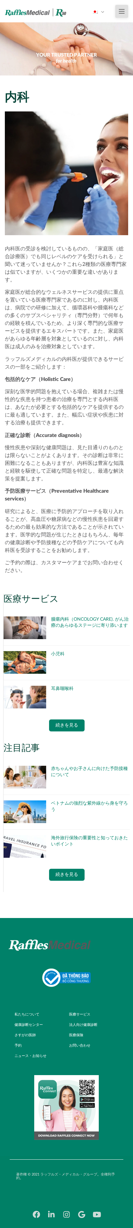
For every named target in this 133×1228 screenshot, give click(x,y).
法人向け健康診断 (83, 1025)
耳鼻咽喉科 (62, 688)
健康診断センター (29, 1025)
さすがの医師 (25, 1035)
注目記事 (22, 747)
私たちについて (27, 1014)
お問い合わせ (79, 1045)
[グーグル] (82, 1214)
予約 (18, 1045)
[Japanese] (99, 11)
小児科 (58, 654)
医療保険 (76, 1035)
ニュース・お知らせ (30, 1056)
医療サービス (31, 598)
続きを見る (67, 725)
